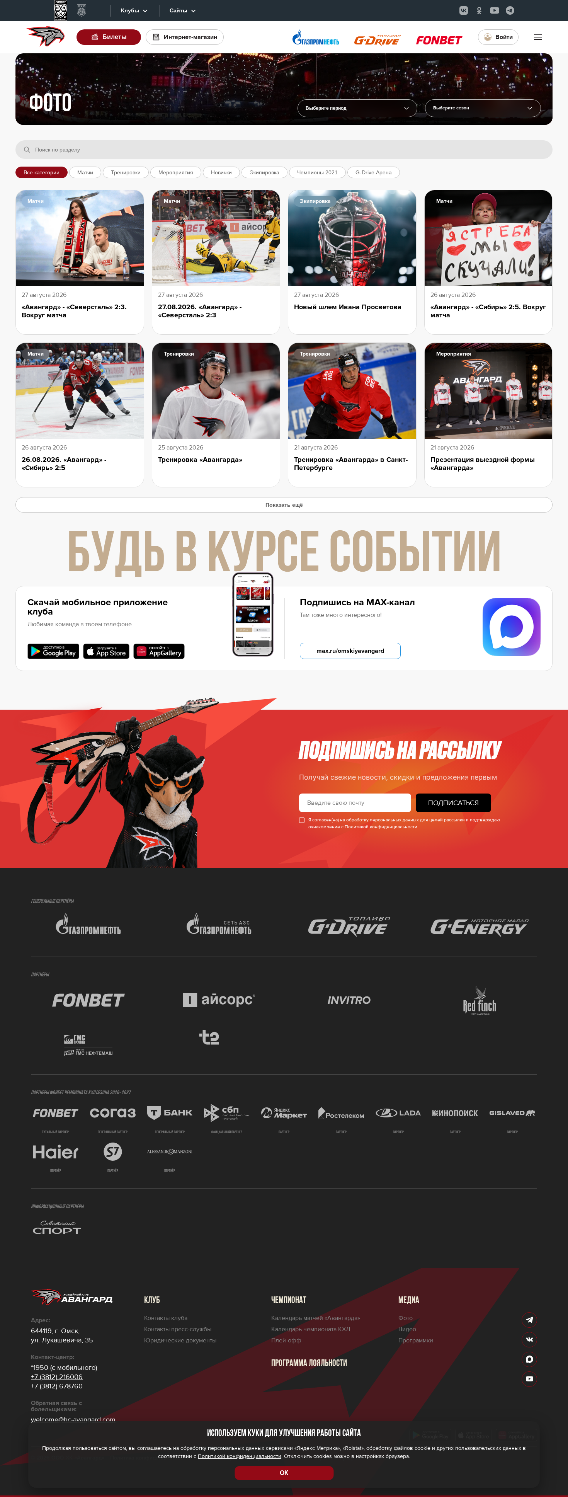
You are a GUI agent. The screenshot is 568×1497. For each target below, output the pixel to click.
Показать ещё (284, 505)
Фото (405, 1318)
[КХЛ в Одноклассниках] (479, 10)
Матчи (85, 172)
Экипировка (264, 172)
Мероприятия (175, 172)
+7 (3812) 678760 (57, 1386)
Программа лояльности (309, 1363)
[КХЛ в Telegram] (510, 10)
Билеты (114, 37)
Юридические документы (180, 1340)
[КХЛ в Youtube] (494, 10)
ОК (284, 1473)
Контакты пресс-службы (177, 1329)
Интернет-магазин (190, 37)
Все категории (42, 172)
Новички (221, 172)
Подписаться (453, 803)
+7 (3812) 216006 (57, 1376)
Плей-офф (286, 1340)
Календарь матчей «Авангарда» (315, 1318)
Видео (407, 1329)
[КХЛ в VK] (463, 10)
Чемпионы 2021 (317, 172)
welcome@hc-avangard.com (73, 1419)
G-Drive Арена (373, 172)
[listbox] (483, 108)
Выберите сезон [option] (451, 108)
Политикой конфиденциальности (381, 827)
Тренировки (126, 172)
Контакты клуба (165, 1318)
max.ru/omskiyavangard (350, 651)
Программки (415, 1340)
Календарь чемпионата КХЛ (310, 1329)
